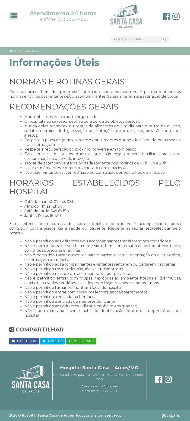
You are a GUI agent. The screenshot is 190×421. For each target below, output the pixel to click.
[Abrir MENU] (13, 16)
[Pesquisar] (164, 39)
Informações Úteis (27, 51)
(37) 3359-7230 (73, 19)
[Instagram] (176, 18)
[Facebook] (166, 18)
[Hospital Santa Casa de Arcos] (126, 16)
